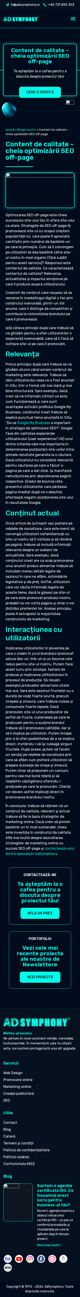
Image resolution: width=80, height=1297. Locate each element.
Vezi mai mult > (49, 1245)
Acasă (10, 129)
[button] (73, 18)
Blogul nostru (26, 129)
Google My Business (33, 423)
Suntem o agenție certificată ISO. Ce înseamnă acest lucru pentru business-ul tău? (55, 1195)
